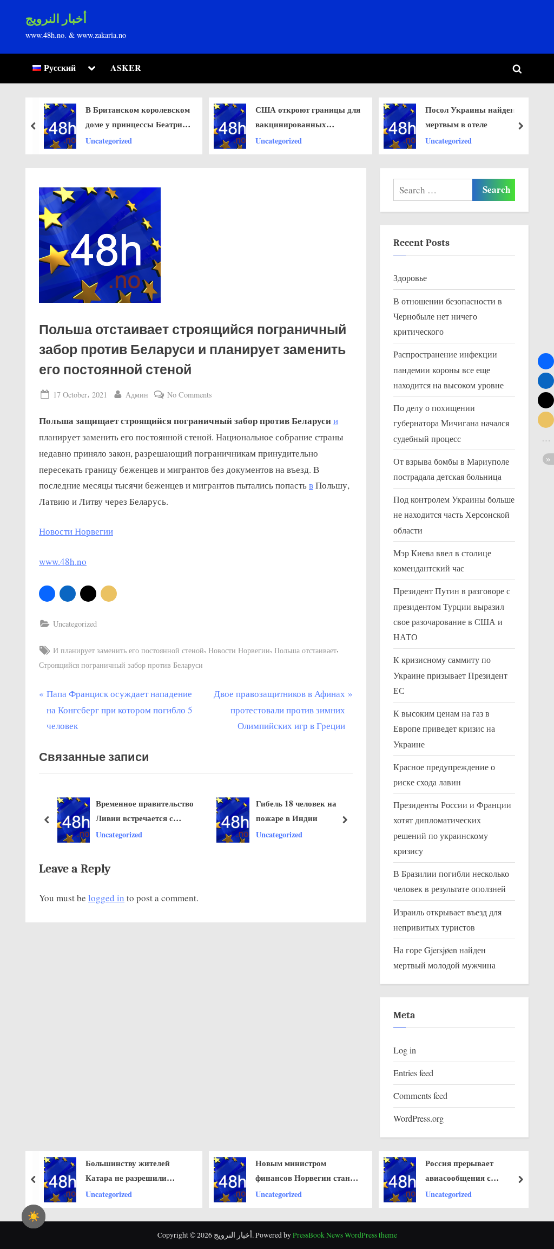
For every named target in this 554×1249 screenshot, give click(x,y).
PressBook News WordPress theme (345, 1235)
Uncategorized (133, 140)
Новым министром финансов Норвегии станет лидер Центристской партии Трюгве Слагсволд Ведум (161, 1171)
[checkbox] (33, 1216)
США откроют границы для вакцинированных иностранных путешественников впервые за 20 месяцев (163, 117)
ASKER (125, 67)
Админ (137, 394)
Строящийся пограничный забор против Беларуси (121, 665)
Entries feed (413, 1073)
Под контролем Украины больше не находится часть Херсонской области (454, 514)
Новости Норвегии (76, 531)
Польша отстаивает (305, 650)
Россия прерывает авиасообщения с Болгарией (314, 1171)
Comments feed (420, 1096)
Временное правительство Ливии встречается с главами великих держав (145, 811)
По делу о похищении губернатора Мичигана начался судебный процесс (451, 423)
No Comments (189, 395)
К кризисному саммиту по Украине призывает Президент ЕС (450, 675)
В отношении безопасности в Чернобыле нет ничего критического (447, 316)
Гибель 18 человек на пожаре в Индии (296, 810)
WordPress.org (418, 1118)
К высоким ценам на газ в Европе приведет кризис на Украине (444, 728)
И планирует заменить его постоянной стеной (128, 650)
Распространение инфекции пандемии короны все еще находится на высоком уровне (448, 369)
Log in (404, 1050)
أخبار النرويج (56, 19)
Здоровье (410, 278)
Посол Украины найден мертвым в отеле (325, 116)
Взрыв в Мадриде (491, 1170)
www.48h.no (63, 561)
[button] (47, 594)
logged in (106, 898)
